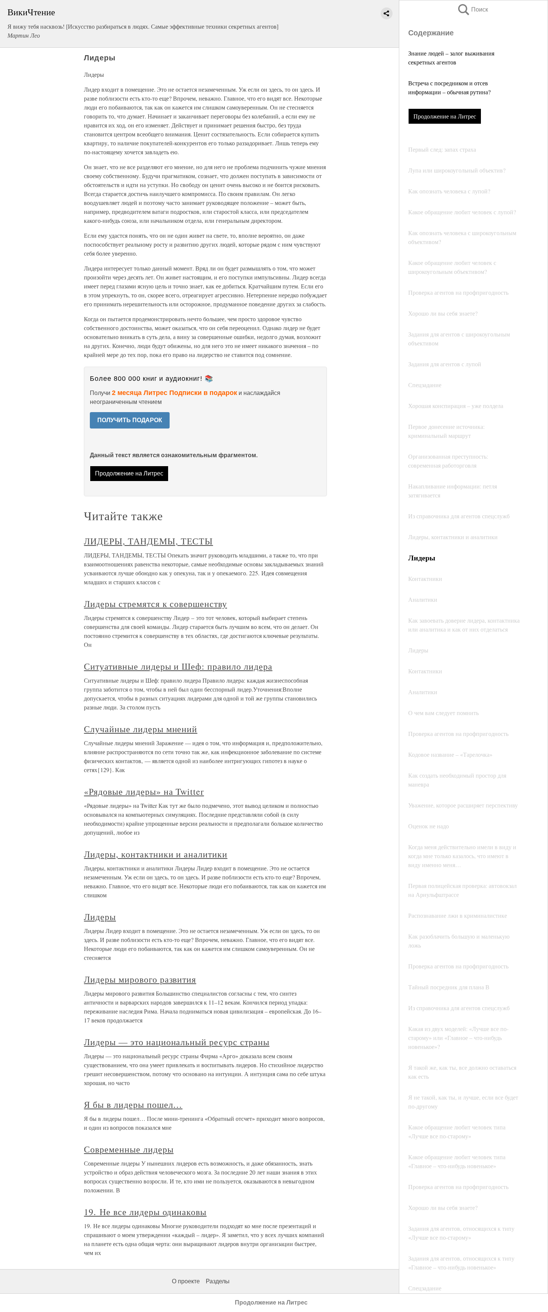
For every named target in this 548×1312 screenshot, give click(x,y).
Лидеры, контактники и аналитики (155, 854)
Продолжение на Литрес (444, 116)
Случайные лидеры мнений (140, 729)
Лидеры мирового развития (140, 979)
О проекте (186, 1281)
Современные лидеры (128, 1149)
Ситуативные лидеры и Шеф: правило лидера (178, 666)
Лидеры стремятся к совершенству (155, 604)
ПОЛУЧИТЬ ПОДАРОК (129, 420)
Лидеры (100, 917)
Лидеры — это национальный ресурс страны (176, 1042)
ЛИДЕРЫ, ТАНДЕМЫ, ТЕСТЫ (148, 541)
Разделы (218, 1281)
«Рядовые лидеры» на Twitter (144, 791)
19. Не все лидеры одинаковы (145, 1212)
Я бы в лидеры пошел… (133, 1104)
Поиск (472, 9)
